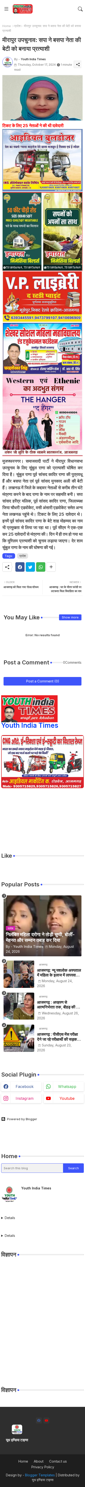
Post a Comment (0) (42, 681)
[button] (80, 9)
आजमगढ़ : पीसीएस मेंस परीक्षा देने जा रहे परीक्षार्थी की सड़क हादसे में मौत (57, 1037)
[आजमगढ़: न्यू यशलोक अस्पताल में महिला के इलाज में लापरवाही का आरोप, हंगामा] (19, 974)
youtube (67, 1098)
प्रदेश (17, 26)
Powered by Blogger (22, 1119)
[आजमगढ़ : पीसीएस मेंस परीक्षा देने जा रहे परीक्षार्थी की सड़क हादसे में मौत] (19, 1038)
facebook (25, 1086)
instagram (25, 1098)
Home (6, 26)
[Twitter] (30, 567)
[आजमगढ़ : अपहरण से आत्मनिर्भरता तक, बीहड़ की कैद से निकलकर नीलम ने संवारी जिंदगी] (19, 1006)
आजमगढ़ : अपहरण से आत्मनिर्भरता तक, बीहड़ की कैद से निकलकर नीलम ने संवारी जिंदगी (59, 1005)
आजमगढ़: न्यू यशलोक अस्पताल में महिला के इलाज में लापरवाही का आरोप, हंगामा (59, 973)
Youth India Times (29, 725)
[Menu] (6, 9)
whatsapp (67, 1086)
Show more (70, 617)
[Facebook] (20, 567)
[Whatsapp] (40, 567)
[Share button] (51, 567)
